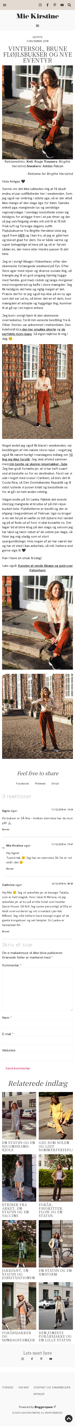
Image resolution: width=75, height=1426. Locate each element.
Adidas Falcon (52, 166)
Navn (6, 1017)
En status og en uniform (55, 1272)
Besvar (6, 829)
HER (21, 235)
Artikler (38, 1394)
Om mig (23, 1387)
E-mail (7, 1034)
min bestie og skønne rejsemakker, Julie (38, 464)
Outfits (37, 37)
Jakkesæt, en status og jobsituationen (18, 1274)
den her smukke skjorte (38, 329)
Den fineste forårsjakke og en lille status (55, 1336)
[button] (4, 4)
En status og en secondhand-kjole (18, 1146)
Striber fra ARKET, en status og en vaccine (15, 1210)
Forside (7, 1387)
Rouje (38, 161)
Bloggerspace (44, 1407)
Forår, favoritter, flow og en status (51, 1210)
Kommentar (11, 965)
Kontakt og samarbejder (52, 1387)
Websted (8, 1050)
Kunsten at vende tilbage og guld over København (45, 567)
